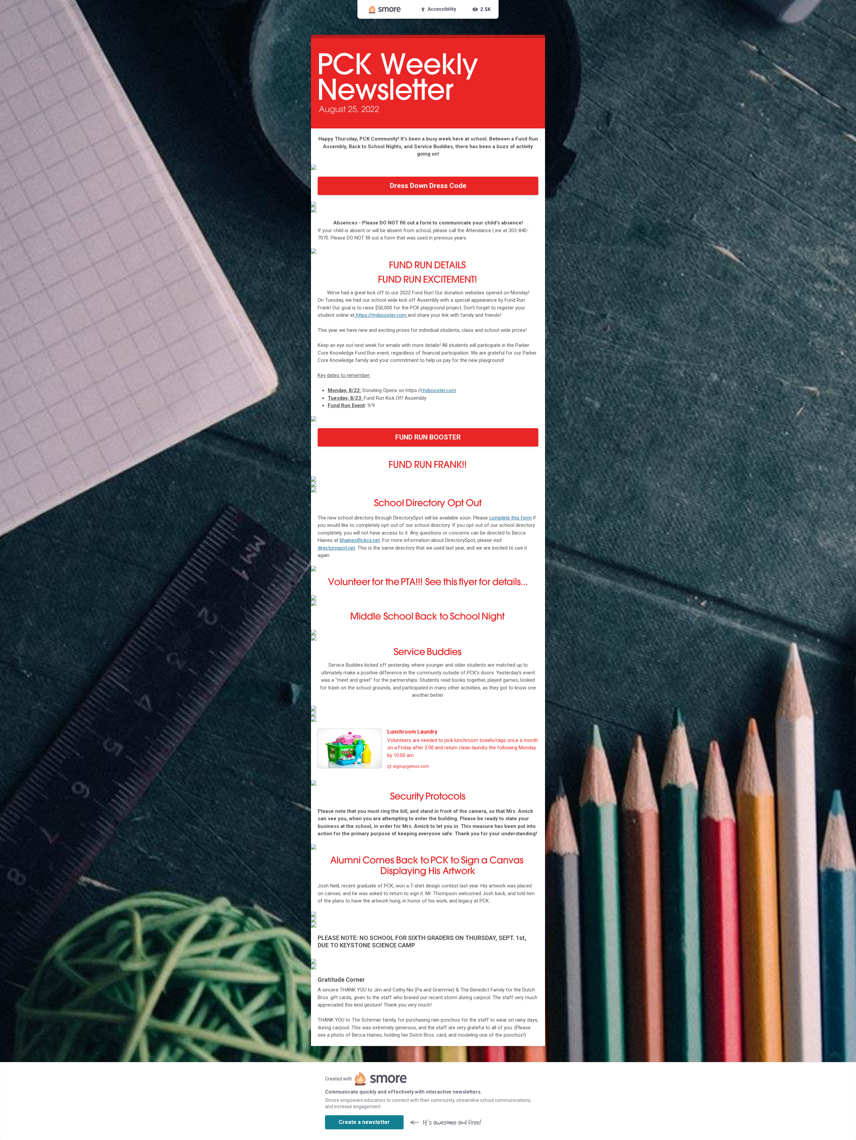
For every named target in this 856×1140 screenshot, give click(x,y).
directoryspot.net (336, 548)
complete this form (510, 518)
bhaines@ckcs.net (360, 540)
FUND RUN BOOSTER (428, 437)
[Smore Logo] (384, 9)
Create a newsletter (364, 1122)
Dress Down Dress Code (428, 186)
